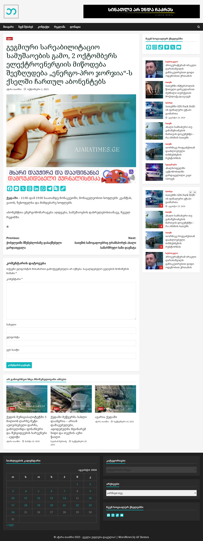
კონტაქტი (43, 26)
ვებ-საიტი (12, 350)
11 (25, 498)
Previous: (34, 242)
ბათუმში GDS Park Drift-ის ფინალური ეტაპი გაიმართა (154, 110)
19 (38, 505)
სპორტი (169, 103)
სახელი (11, 324)
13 (51, 498)
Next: (105, 242)
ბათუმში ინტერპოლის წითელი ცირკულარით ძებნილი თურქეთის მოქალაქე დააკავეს (154, 89)
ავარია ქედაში (106, 417)
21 (64, 505)
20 (51, 505)
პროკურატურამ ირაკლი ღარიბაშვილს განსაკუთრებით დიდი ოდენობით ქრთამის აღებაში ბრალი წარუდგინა (154, 69)
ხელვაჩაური (171, 165)
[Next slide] (195, 192)
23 (90, 505)
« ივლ (10, 525)
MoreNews (125, 537)
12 (38, 498)
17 (12, 505)
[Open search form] (198, 27)
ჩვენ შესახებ (25, 26)
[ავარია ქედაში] (115, 399)
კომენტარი (14, 279)
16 (90, 498)
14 (64, 498)
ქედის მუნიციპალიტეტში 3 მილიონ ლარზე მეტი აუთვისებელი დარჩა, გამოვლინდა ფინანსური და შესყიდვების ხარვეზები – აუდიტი (26, 427)
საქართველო (171, 62)
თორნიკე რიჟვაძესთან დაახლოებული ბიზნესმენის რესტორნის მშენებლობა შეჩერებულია (154, 151)
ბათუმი (168, 82)
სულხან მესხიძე (59, 441)
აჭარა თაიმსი (14, 89)
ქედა (9, 38)
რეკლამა (59, 26)
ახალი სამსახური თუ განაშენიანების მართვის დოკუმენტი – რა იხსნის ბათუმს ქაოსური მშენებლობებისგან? (154, 131)
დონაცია (75, 26)
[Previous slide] (190, 192)
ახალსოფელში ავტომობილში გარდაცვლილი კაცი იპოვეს (154, 172)
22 (77, 505)
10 (12, 498)
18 (25, 505)
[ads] (71, 175)
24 (12, 512)
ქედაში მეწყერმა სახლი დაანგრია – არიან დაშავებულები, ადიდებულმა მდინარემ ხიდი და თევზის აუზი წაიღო (69, 427)
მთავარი (8, 26)
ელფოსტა (13, 337)
